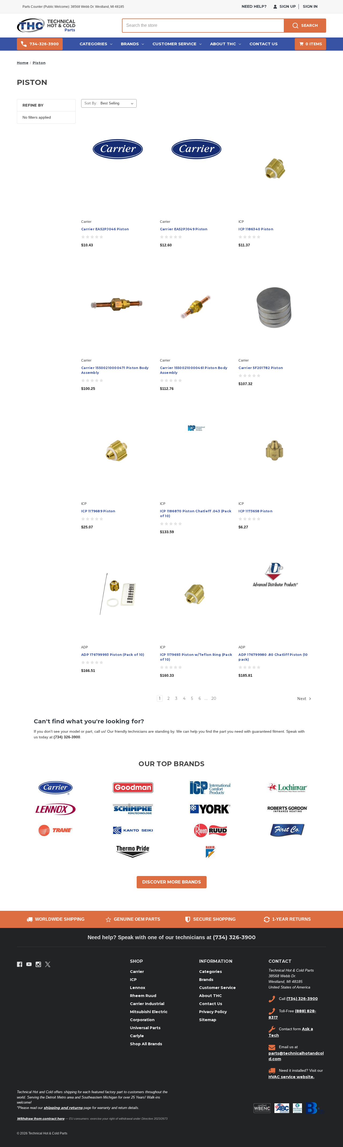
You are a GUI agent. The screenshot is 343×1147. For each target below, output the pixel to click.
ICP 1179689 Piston (98, 511)
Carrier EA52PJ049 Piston (184, 229)
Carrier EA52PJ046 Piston (105, 229)
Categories (93, 43)
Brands (130, 43)
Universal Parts (145, 1027)
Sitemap (207, 1019)
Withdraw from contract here (40, 1118)
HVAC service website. (291, 1076)
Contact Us (263, 43)
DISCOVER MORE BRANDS (171, 882)
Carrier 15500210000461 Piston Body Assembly (194, 370)
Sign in (310, 6)
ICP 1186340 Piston (255, 229)
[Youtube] (29, 964)
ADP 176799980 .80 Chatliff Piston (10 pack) (273, 657)
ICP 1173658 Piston (255, 511)
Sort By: (90, 103)
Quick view (117, 164)
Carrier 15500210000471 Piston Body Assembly (115, 370)
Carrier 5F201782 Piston (260, 368)
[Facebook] (19, 964)
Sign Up (287, 6)
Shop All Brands (146, 1043)
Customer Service (174, 43)
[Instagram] (38, 964)
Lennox (137, 987)
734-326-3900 (44, 44)
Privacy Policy (213, 1011)
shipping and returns (63, 1107)
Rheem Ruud (143, 995)
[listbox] (118, 103)
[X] (47, 964)
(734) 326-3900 (234, 937)
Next (302, 698)
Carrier (137, 971)
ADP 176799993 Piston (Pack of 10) (112, 655)
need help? (254, 6)
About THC (223, 43)
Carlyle (137, 1035)
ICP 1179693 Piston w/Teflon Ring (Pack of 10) (196, 657)
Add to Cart (118, 173)
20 (213, 698)
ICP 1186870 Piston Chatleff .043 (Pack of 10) (196, 513)
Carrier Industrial (147, 1003)
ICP (133, 979)
